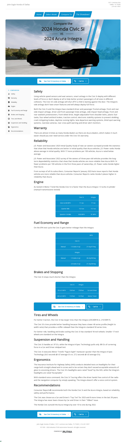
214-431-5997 (116, 6)
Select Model (51, 14)
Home (39, 14)
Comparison (14, 90)
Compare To (66, 14)
